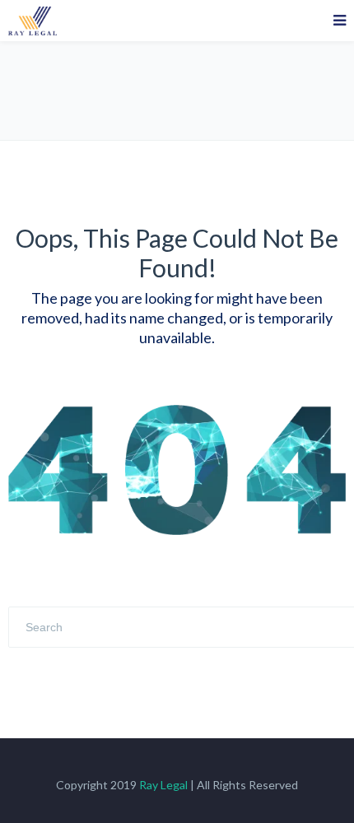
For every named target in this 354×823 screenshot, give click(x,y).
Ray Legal (163, 785)
